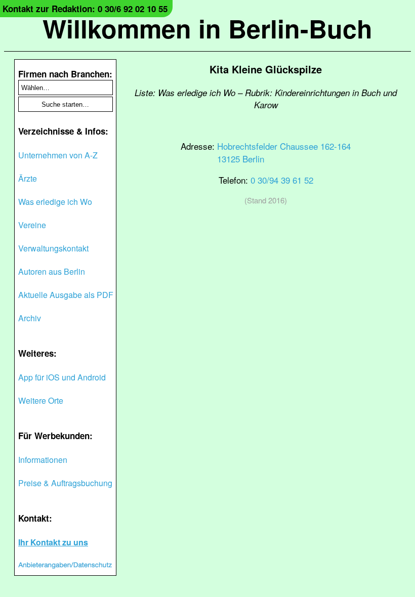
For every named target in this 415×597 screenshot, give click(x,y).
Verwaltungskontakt (53, 248)
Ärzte (27, 178)
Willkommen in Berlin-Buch (207, 28)
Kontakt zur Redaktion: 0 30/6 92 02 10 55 (85, 9)
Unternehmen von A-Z (58, 155)
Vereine (32, 225)
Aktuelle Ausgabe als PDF (65, 295)
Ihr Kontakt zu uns (53, 542)
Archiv (29, 318)
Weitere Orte (40, 400)
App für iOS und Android (62, 377)
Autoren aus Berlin (51, 271)
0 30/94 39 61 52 (282, 180)
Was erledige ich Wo (55, 201)
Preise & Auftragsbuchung (65, 483)
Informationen (42, 459)
